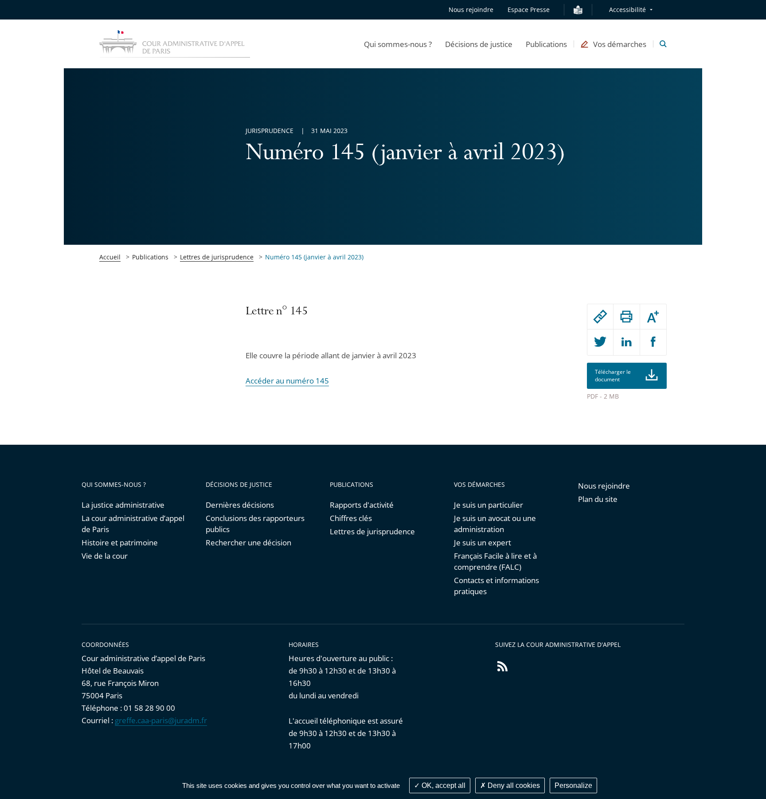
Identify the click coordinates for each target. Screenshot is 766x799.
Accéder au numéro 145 (287, 381)
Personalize (573, 785)
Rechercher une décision (248, 542)
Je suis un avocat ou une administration (495, 523)
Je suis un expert (482, 542)
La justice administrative (123, 505)
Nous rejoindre (471, 9)
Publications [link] (150, 257)
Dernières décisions (240, 505)
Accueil (110, 257)
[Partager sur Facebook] (653, 342)
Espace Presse (529, 9)
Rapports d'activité (362, 505)
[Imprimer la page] (626, 316)
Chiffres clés (351, 518)
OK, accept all (442, 785)
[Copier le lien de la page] (600, 316)
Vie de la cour (105, 556)
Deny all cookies (513, 785)
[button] (398, 44)
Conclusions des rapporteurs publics (255, 523)
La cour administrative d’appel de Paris (133, 523)
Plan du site (597, 499)
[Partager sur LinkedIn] (626, 342)
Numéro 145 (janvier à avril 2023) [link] (314, 257)
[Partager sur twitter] (600, 342)
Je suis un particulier (488, 505)
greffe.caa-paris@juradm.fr (161, 720)
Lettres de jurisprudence (217, 257)
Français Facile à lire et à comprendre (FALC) (495, 561)
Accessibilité (627, 9)
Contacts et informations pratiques (496, 585)
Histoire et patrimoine (120, 542)
